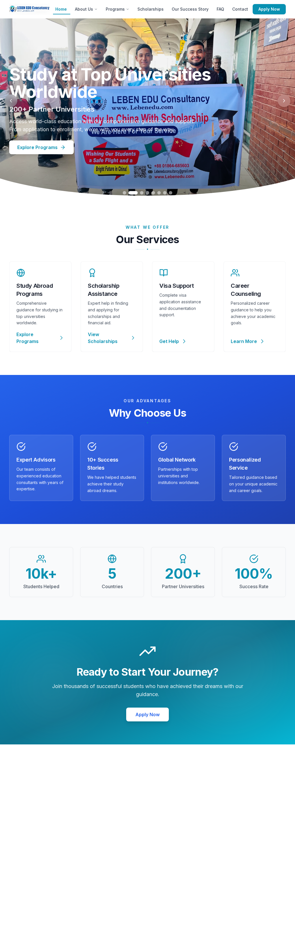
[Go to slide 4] (147, 193)
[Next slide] (284, 100)
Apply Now (269, 9)
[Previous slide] (11, 100)
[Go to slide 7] (165, 193)
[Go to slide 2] (133, 193)
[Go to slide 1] (124, 193)
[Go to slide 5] (153, 193)
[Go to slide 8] (170, 193)
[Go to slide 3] (141, 193)
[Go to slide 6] (159, 193)
